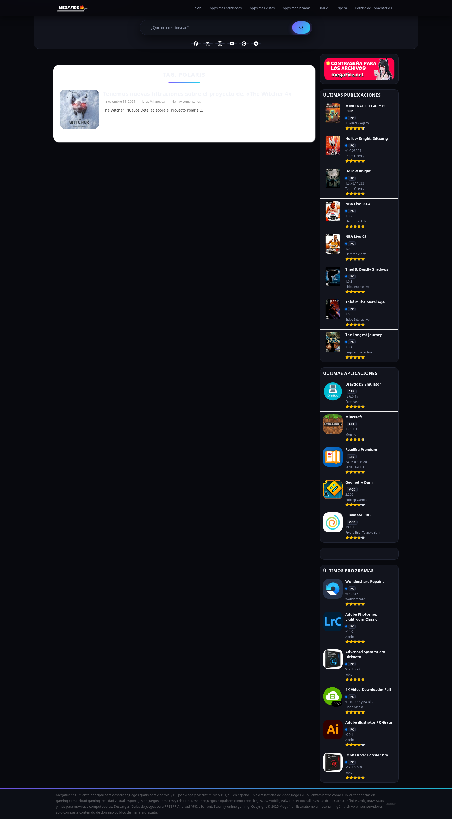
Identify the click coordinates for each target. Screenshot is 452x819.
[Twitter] (208, 43)
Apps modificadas (296, 7)
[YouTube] (232, 43)
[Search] (301, 27)
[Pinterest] (244, 43)
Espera (341, 7)
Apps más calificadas (226, 7)
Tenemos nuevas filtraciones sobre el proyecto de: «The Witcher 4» (197, 93)
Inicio (197, 7)
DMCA (323, 7)
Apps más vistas (262, 7)
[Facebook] (196, 43)
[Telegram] (256, 43)
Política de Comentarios (373, 7)
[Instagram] (220, 43)
